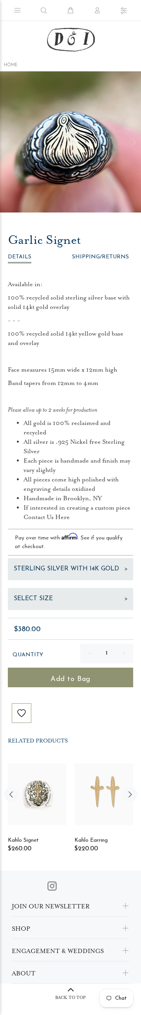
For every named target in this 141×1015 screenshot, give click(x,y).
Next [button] (133, 141)
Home (11, 65)
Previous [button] (7, 141)
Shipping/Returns (100, 257)
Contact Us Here (47, 517)
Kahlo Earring (91, 840)
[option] (70, 141)
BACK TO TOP (70, 997)
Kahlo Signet (23, 840)
